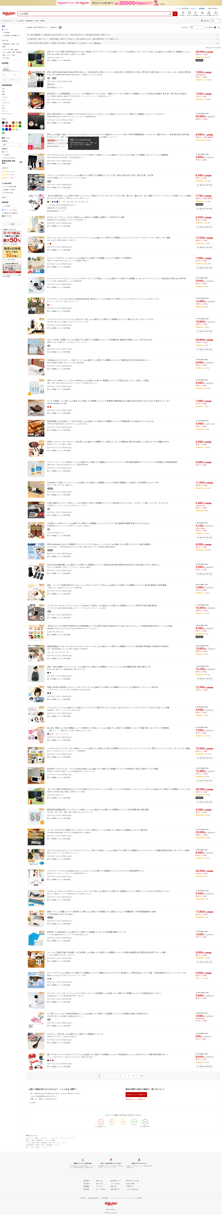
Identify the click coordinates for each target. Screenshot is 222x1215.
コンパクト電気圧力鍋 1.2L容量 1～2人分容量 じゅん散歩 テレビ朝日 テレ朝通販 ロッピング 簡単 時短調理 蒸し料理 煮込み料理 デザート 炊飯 (106, 952)
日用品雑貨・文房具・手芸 (35, 1145)
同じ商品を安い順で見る (204, 185)
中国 (3, 91)
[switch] (20, 162)
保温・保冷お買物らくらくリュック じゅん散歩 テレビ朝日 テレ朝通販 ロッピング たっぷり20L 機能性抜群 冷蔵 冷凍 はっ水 (99, 667)
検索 (12, 79)
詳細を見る (97, 43)
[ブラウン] (13, 122)
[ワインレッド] (6, 126)
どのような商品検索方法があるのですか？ (44, 1096)
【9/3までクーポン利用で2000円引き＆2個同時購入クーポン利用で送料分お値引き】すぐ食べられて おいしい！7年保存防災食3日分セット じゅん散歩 (110, 626)
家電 (27, 1140)
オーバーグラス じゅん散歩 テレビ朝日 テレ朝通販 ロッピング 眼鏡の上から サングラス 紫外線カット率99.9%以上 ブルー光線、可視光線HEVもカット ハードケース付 (116, 973)
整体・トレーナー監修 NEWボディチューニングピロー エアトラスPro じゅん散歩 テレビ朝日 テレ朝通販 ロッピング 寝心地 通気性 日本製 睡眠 (106, 585)
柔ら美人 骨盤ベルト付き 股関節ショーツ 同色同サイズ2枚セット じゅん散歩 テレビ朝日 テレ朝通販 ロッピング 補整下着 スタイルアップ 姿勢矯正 (108, 728)
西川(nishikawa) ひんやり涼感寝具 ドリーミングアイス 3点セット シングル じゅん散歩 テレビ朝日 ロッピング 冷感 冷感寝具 (99, 544)
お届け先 (4, 141)
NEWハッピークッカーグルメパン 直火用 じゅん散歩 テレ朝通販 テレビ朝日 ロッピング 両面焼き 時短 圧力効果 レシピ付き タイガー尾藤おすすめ (108, 442)
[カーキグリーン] (20, 122)
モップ (57, 1145)
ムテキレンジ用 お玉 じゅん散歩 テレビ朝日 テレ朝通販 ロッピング (75, 1034)
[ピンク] (3, 126)
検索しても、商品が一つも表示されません (44, 1099)
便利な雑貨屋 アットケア (57, 146)
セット (65, 1143)
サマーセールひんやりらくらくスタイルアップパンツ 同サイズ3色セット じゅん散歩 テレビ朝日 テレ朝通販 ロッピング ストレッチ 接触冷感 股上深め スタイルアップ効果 (118, 850)
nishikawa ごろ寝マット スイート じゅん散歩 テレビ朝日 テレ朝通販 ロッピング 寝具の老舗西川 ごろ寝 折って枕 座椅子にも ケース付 (103, 483)
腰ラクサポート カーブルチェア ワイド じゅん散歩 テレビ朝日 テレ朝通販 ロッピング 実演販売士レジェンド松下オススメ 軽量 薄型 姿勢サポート (107, 1054)
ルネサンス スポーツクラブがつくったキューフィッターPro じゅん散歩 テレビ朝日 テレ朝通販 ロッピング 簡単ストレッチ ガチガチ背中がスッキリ (108, 891)
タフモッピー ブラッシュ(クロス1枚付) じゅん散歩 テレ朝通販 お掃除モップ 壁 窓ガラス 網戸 (86, 217)
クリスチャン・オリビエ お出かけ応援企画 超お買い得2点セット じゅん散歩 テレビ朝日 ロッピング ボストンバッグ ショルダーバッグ (103, 299)
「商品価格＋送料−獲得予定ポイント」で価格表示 (41, 27)
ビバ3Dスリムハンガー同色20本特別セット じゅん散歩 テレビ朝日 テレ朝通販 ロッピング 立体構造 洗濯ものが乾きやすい (98, 1014)
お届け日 (4, 149)
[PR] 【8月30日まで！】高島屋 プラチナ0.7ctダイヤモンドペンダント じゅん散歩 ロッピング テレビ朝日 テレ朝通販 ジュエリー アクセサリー (106, 114)
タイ (3, 105)
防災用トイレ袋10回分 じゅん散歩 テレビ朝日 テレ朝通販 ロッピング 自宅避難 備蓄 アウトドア (86, 932)
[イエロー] (16, 126)
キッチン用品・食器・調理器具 (36, 1143)
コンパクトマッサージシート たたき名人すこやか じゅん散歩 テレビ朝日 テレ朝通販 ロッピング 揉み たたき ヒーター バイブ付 (100, 319)
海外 (8, 138)
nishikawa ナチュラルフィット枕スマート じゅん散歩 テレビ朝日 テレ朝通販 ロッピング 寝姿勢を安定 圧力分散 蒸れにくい (98, 360)
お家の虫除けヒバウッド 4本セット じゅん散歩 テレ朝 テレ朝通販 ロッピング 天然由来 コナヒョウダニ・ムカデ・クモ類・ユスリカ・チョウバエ (107, 503)
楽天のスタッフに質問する (136, 1094)
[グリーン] (20, 126)
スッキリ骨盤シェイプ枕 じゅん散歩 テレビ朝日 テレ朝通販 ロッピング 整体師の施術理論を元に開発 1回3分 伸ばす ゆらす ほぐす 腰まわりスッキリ (108, 401)
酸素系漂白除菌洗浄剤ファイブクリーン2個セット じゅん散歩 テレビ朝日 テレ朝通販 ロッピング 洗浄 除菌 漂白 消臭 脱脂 (98, 810)
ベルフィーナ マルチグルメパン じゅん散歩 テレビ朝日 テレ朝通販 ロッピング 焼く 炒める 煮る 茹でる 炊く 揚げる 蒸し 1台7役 (100, 175)
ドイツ (4, 100)
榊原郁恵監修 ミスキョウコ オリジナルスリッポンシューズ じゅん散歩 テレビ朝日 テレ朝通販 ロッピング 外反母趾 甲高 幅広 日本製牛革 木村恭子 (108, 646)
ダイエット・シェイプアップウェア (63, 1138)
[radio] (2, 29)
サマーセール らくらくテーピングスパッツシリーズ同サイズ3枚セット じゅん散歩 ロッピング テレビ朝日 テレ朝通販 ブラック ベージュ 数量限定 (107, 155)
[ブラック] (3, 122)
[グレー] (6, 122)
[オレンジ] (13, 126)
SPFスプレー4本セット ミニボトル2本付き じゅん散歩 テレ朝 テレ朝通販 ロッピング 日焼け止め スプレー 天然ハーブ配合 (98, 380)
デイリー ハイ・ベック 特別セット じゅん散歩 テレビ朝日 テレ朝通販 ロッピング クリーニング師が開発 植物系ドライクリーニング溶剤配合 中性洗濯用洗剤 (112, 462)
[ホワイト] (10, 122)
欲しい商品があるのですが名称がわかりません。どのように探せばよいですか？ (55, 1093)
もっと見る (32, 1102)
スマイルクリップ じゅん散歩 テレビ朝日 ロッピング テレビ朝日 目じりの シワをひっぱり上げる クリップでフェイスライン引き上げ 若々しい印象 (108, 708)
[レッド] (10, 126)
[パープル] (10, 129)
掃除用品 (49, 1145)
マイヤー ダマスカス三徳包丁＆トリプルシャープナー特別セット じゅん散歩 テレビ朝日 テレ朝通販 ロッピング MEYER (97, 830)
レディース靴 (34, 1147)
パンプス (45, 1147)
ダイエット (44, 1138)
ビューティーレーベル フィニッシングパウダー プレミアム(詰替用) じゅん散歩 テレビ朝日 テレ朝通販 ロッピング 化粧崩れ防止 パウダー (104, 993)
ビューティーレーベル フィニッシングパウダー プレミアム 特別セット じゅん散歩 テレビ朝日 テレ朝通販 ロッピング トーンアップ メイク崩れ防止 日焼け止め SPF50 (116, 278)
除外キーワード (7, 216)
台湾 (3, 108)
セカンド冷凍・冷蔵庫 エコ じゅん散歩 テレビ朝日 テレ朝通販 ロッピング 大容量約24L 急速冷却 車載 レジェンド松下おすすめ (99, 340)
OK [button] (95, 143)
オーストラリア (7, 114)
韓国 (3, 94)
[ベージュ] (16, 122)
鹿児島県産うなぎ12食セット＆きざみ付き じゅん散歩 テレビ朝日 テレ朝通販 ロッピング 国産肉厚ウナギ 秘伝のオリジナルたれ (100, 421)
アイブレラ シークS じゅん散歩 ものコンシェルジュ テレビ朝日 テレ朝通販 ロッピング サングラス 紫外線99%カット (96, 871)
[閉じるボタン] (217, 35)
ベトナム (4, 97)
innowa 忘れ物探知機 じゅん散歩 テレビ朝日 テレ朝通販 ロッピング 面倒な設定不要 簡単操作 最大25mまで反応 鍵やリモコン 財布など (103, 565)
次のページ (143, 1075)
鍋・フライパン (54, 1143)
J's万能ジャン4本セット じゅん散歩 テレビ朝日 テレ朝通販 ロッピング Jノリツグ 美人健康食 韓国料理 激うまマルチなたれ (98, 523)
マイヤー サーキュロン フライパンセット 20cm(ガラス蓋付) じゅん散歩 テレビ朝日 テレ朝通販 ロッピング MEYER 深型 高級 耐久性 (102, 606)
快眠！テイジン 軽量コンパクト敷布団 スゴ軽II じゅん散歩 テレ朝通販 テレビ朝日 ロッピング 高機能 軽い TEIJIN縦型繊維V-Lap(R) (101, 912)
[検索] (175, 14)
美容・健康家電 (36, 1140)
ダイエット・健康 (32, 1138)
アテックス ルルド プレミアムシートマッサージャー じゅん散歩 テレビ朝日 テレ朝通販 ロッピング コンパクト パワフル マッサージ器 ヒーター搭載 (108, 238)
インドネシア (6, 103)
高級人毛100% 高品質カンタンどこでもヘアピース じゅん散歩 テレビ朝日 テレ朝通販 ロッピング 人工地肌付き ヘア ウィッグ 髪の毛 (102, 687)
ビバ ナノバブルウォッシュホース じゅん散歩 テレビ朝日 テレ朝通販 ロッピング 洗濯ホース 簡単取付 (89, 258)
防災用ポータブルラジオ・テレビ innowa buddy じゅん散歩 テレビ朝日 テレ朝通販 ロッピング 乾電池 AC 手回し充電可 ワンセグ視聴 (102, 769)
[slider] (2, 71)
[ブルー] (3, 129)
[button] (214, 9)
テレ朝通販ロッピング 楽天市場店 (59, 60)
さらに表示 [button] (5, 58)
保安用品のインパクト (56, 87)
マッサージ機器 (50, 1140)
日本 (3, 89)
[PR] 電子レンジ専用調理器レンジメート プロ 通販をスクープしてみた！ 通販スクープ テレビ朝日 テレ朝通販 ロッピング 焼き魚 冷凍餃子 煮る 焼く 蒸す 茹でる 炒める (117, 94)
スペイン (4, 111)
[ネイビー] (6, 129)
